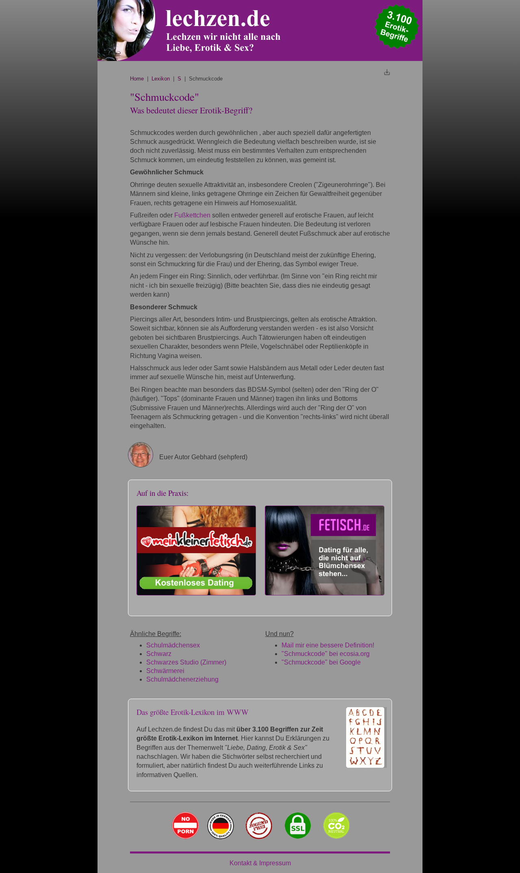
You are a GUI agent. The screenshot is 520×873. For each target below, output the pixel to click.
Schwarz (158, 653)
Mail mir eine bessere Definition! (328, 645)
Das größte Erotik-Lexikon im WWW (192, 712)
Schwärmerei (165, 670)
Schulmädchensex (173, 645)
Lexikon (161, 79)
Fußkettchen (192, 215)
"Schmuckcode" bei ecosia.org (326, 653)
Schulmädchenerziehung (182, 679)
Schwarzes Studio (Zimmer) (186, 662)
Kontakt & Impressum (260, 863)
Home (137, 79)
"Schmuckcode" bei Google (321, 662)
